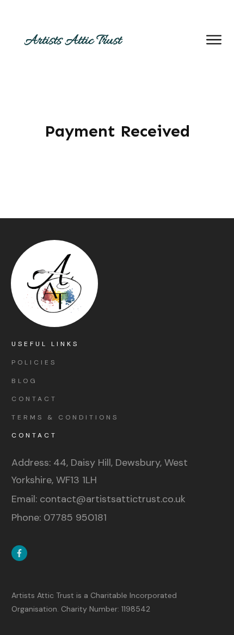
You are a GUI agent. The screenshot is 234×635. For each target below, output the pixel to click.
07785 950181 (75, 517)
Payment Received (117, 131)
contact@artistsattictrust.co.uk (113, 498)
